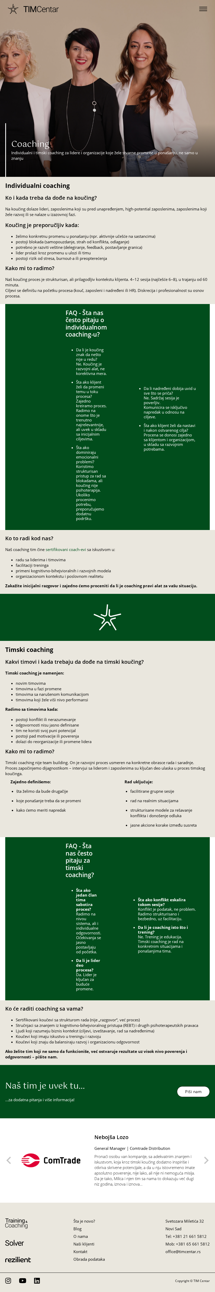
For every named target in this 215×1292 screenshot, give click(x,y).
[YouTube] (22, 1281)
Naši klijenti (83, 1244)
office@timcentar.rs (183, 1251)
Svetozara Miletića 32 (184, 1221)
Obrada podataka (89, 1259)
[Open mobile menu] (203, 9)
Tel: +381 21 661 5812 (186, 1236)
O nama (80, 1236)
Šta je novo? (84, 1221)
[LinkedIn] (37, 1281)
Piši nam (193, 1091)
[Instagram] (8, 1281)
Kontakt (80, 1251)
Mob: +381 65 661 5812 (187, 1244)
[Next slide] (206, 1160)
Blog (77, 1228)
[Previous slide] (9, 1160)
